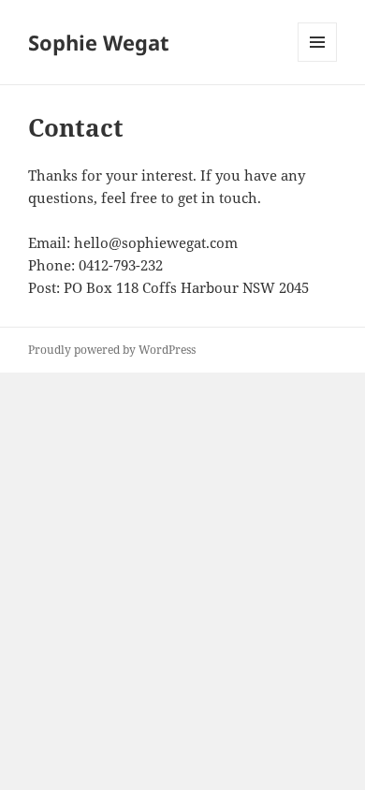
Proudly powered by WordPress (112, 350)
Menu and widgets (318, 61)
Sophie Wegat (98, 42)
